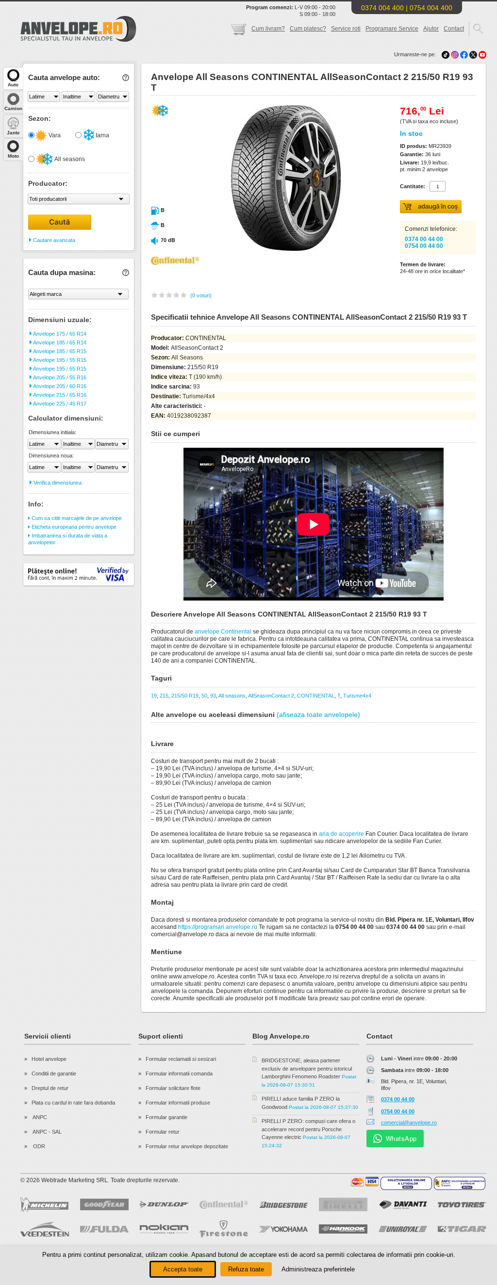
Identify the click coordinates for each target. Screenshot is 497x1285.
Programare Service (391, 28)
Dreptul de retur (50, 1088)
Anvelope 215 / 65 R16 (59, 395)
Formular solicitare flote (173, 1088)
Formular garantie (166, 1117)
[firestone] (223, 1228)
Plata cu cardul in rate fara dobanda (73, 1103)
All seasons (69, 159)
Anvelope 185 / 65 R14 (59, 342)
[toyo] (462, 1204)
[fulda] (104, 1229)
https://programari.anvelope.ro (217, 927)
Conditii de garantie (54, 1073)
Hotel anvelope (49, 1059)
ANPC (39, 1117)
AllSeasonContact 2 (271, 696)
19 (154, 696)
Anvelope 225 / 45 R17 (59, 404)
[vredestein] (44, 1229)
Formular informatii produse (178, 1103)
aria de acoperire (341, 833)
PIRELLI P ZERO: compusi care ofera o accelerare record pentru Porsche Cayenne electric (308, 1129)
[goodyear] (104, 1204)
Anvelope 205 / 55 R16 (59, 377)
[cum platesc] (365, 1182)
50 (204, 696)
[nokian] (164, 1229)
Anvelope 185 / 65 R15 (59, 351)
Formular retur (163, 1132)
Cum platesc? (308, 28)
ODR (38, 1146)
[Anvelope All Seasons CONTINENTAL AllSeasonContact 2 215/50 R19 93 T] (264, 249)
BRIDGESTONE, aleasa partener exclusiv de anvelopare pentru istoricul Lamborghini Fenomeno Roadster (307, 1068)
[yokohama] (283, 1229)
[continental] (223, 1205)
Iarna (101, 135)
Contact (454, 28)
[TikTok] (445, 54)
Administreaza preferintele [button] (318, 1269)
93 (213, 696)
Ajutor (431, 28)
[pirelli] (343, 1204)
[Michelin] (44, 1204)
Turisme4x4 (357, 696)
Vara (54, 135)
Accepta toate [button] (182, 1269)
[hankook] (343, 1229)
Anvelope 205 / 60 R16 (59, 386)
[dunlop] (164, 1204)
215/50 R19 (185, 696)
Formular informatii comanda (179, 1073)
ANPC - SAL (47, 1132)
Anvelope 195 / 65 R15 (59, 369)
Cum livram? (268, 28)
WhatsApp (401, 1138)
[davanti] (403, 1205)
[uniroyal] (403, 1229)
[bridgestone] (283, 1205)
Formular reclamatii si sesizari (181, 1059)
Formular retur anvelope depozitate (187, 1146)
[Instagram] (455, 54)
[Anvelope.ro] (78, 40)
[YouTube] (482, 54)
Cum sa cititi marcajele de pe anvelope (76, 518)
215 (164, 696)
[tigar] (462, 1229)
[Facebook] (464, 54)
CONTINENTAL (315, 696)
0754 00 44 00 (424, 246)
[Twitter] (474, 54)
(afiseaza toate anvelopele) (318, 714)
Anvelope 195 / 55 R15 (59, 360)
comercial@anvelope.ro (409, 1122)
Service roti (346, 28)
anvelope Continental (223, 631)
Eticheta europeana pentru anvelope (73, 527)
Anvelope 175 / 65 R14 (59, 334)
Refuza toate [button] (246, 1269)
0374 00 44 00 (424, 239)
